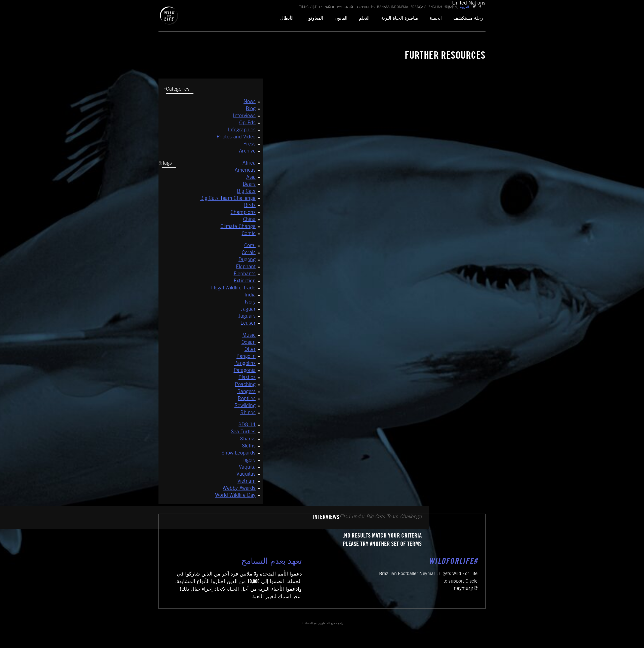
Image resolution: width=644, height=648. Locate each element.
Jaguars (247, 316)
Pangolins (245, 363)
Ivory (250, 302)
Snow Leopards (239, 453)
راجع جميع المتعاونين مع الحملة (324, 623)
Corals (249, 253)
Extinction (245, 281)
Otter (250, 349)
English (435, 7)
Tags (167, 163)
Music (249, 335)
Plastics (247, 377)
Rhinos (248, 413)
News (250, 102)
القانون (341, 18)
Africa (249, 163)
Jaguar (248, 309)
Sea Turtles (243, 432)
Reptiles (247, 399)
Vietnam (246, 481)
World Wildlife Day (235, 495)
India (250, 295)
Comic (249, 234)
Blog (251, 109)
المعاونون (314, 18)
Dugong (247, 260)
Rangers (246, 392)
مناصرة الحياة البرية (399, 18)
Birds (250, 205)
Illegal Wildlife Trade (233, 288)
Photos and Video (236, 137)
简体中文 (451, 7)
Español (327, 7)
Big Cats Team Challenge (228, 198)
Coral (250, 246)
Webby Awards (239, 488)
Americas (245, 170)
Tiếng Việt (308, 7)
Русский (345, 7)
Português (365, 7)
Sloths (249, 446)
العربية (464, 7)
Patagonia (245, 370)
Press (249, 144)
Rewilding (245, 406)
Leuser (248, 323)
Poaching (245, 385)
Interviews (244, 116)
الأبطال (287, 18)
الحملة (436, 18)
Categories (177, 89)
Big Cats (246, 191)
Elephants (245, 274)
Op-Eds (247, 123)
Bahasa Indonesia (392, 7)
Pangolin (246, 356)
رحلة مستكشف (468, 18)
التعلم (364, 18)
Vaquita (247, 467)
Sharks (248, 439)
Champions (243, 212)
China (249, 219)
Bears (249, 184)
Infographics (242, 130)
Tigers (249, 460)
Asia (251, 177)
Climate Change (238, 227)
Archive (247, 151)
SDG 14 (247, 425)
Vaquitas (246, 474)
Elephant (246, 267)
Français (418, 7)
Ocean (249, 342)
